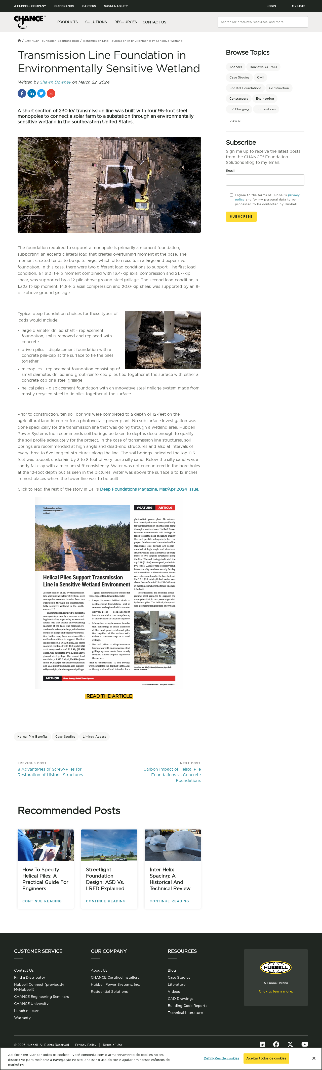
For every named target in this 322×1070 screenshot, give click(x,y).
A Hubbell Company (30, 6)
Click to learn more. (276, 991)
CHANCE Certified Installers (115, 977)
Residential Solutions (109, 992)
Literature (176, 984)
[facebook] (22, 93)
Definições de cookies (221, 1058)
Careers (89, 6)
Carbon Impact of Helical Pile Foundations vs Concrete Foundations (172, 775)
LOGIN (271, 6)
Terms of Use (112, 1044)
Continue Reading (42, 901)
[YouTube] (304, 1045)
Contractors (238, 98)
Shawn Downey (55, 82)
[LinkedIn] (262, 1045)
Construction (279, 88)
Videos (174, 992)
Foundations (266, 109)
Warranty (22, 1018)
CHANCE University (31, 1004)
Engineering (265, 98)
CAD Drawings (180, 999)
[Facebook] (276, 1045)
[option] (109, 717)
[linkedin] (31, 93)
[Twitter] (290, 1045)
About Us (99, 970)
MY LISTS (298, 6)
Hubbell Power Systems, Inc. (115, 984)
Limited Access (94, 736)
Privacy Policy (85, 1044)
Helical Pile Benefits (32, 736)
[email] (51, 93)
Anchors (235, 66)
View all (235, 121)
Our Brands (64, 6)
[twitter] (41, 93)
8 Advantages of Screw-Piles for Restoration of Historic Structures (50, 772)
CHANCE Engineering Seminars (41, 997)
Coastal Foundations (245, 88)
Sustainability (116, 6)
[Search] (304, 19)
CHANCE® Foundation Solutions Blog (52, 40)
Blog (172, 970)
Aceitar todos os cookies (266, 1058)
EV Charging (239, 109)
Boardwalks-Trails (263, 66)
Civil (260, 77)
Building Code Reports (187, 1006)
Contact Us (154, 22)
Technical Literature (185, 1013)
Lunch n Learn (26, 1011)
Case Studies (65, 736)
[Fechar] (313, 1058)
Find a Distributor (29, 977)
